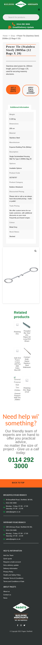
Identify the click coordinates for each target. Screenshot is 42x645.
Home (5, 36)
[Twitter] (24, 625)
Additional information (19, 107)
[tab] (19, 107)
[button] (39, 9)
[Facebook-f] (17, 625)
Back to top (18, 483)
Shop (13, 36)
